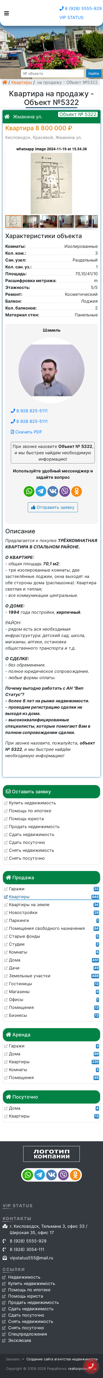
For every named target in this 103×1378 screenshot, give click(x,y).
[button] (51, 177)
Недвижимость (24, 1277)
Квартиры (21, 82)
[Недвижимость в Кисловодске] (4, 82)
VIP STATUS (71, 17)
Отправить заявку (54, 507)
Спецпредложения (27, 1334)
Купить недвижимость (31, 1283)
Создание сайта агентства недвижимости (62, 1359)
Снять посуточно (26, 1327)
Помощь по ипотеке (29, 1289)
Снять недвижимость (30, 1321)
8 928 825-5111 (31, 410)
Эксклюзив (19, 1340)
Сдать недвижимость (31, 1308)
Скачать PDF (28, 431)
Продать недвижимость (33, 1302)
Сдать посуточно (26, 1315)
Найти (93, 73)
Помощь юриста (25, 1296)
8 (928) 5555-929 (83, 8)
